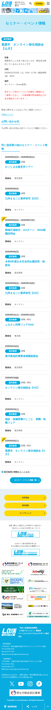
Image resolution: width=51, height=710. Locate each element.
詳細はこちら (7, 114)
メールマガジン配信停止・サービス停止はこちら (17, 677)
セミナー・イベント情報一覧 (25, 480)
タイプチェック (25, 513)
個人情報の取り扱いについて (39, 674)
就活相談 (25, 505)
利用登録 (39, 4)
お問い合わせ (23, 674)
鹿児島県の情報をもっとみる (16, 472)
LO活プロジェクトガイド (9, 674)
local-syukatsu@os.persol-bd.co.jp (16, 654)
